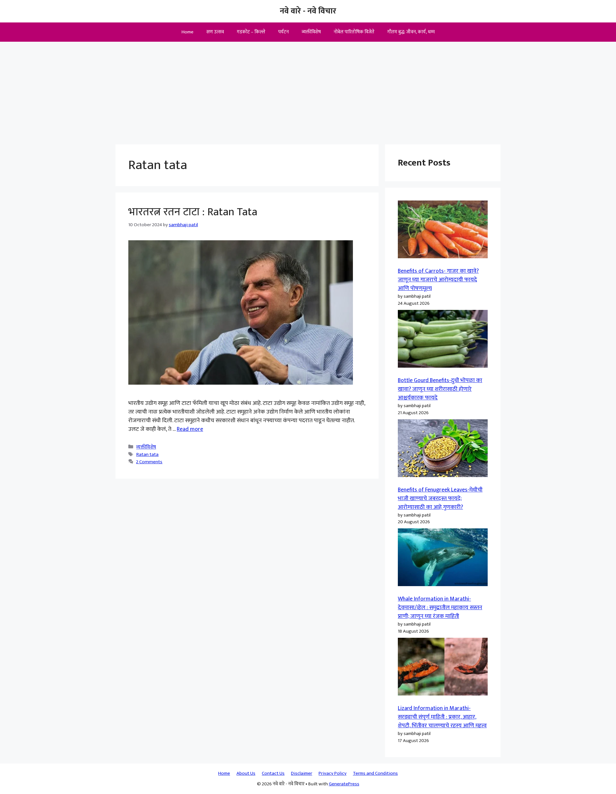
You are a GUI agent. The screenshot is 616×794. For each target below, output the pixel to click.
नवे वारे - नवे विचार (308, 11)
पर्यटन (283, 32)
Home (187, 32)
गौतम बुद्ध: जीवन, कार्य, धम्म (411, 32)
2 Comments (149, 462)
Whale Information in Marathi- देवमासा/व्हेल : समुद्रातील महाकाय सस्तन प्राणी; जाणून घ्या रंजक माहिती (440, 607)
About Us (245, 773)
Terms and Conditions (375, 773)
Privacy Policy (332, 773)
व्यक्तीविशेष (311, 32)
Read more (190, 429)
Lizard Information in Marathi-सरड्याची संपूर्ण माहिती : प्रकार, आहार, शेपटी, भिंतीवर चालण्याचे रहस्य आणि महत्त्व (442, 717)
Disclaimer (301, 773)
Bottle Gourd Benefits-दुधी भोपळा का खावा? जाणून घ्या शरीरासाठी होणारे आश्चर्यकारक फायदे (440, 389)
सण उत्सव (215, 32)
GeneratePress (344, 784)
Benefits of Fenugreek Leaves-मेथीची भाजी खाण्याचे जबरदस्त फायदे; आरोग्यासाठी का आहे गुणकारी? (440, 498)
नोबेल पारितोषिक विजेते (354, 32)
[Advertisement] (308, 90)
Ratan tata (147, 454)
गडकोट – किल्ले (251, 32)
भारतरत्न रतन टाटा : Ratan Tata (192, 211)
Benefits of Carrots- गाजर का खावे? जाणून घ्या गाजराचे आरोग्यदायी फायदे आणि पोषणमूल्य (438, 279)
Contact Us (273, 773)
